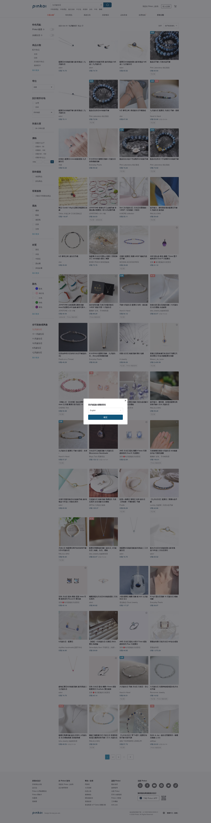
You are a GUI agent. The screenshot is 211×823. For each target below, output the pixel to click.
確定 (105, 417)
